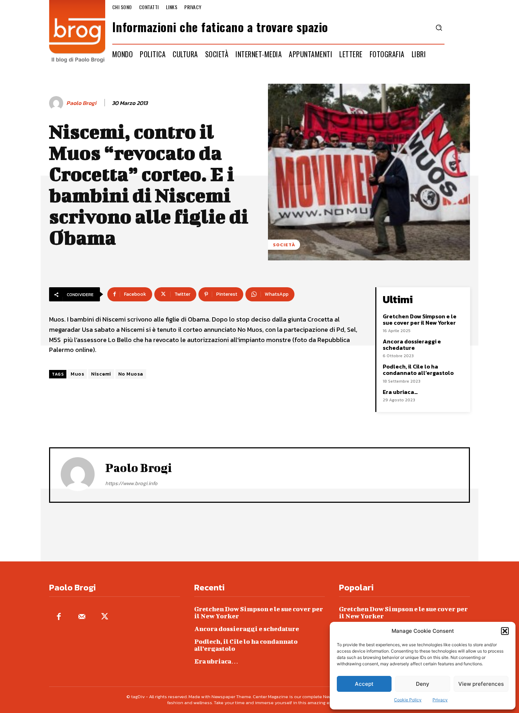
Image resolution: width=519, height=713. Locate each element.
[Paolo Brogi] (57, 103)
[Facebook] (58, 617)
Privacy (440, 699)
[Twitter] (104, 617)
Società (284, 244)
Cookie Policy (408, 699)
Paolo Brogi (81, 103)
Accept (364, 683)
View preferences (481, 683)
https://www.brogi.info (131, 483)
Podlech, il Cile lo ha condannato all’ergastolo (418, 369)
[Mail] (81, 617)
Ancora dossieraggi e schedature (412, 344)
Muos (77, 374)
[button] (504, 631)
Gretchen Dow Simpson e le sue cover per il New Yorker (420, 319)
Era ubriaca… (400, 392)
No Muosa (130, 374)
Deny (422, 683)
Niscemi (101, 374)
